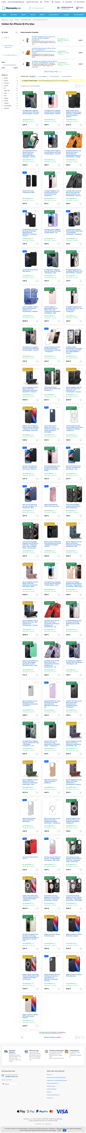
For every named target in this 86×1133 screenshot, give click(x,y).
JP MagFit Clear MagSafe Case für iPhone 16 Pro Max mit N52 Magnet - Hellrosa (31, 348)
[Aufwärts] (22, 1037)
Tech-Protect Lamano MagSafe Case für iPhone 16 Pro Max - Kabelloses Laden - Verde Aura (73, 859)
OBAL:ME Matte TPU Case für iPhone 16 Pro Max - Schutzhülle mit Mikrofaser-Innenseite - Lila (52, 704)
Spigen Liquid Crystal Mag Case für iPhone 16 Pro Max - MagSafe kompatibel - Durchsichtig (31, 977)
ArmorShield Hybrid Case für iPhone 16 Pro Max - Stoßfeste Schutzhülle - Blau (74, 623)
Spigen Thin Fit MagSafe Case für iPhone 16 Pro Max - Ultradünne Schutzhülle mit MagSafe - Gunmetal (31, 428)
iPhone (17, 19)
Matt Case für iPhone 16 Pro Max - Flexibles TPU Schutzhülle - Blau (30, 506)
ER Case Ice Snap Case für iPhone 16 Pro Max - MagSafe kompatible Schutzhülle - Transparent (52, 821)
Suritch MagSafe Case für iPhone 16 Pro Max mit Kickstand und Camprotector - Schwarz (74, 389)
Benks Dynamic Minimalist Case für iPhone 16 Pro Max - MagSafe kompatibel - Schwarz (52, 544)
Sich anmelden (80, 2)
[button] (52, 71)
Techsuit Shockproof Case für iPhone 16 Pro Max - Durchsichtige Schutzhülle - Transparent (52, 349)
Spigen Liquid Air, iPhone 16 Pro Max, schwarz (74, 935)
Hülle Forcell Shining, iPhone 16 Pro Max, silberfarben (29, 820)
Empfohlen (32, 76)
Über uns (49, 1074)
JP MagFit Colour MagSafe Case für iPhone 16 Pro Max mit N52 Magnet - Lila (52, 231)
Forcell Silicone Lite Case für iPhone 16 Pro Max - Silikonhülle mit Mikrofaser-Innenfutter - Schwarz (30, 232)
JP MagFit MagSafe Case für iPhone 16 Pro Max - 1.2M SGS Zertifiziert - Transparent (51, 193)
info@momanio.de (38, 1120)
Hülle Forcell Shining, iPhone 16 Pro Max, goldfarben (50, 781)
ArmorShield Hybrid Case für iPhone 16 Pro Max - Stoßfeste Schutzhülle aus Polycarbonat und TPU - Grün (31, 937)
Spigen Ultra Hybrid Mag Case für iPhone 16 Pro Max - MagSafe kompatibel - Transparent (31, 898)
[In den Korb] (37, 124)
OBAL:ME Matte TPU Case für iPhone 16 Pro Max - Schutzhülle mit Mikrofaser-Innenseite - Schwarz (52, 977)
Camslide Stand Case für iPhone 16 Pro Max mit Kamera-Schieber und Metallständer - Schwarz (73, 193)
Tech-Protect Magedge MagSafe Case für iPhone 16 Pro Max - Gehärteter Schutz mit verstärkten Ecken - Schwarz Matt (30, 545)
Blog (41, 2)
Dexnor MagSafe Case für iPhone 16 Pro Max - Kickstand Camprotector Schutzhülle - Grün (30, 782)
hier (55, 1130)
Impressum (50, 1097)
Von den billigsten (42, 76)
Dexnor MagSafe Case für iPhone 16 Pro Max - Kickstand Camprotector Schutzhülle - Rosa (30, 584)
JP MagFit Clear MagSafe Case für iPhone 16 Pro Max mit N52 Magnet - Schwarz (44, 62)
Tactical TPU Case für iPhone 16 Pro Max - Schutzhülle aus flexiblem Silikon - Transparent (52, 743)
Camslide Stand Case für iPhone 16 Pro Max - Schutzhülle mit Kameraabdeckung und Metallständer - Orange (44, 50)
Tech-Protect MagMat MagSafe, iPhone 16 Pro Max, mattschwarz (73, 506)
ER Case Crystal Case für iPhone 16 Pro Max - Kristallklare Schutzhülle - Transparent (30, 703)
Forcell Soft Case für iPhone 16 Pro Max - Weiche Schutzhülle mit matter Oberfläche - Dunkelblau (51, 429)
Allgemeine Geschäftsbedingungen (57, 1080)
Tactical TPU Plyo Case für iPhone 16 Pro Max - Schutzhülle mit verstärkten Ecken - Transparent (74, 704)
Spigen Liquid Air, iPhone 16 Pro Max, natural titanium (30, 1016)
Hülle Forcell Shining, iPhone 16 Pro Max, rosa (51, 505)
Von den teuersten (54, 76)
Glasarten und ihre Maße (32, 2)
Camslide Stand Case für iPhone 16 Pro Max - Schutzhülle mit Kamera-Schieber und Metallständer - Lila (52, 664)
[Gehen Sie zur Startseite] (11, 8)
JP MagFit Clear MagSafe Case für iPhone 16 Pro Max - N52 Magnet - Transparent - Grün (31, 743)
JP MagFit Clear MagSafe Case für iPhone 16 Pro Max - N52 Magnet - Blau (52, 271)
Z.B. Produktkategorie (38, 8)
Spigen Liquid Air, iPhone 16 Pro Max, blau (74, 975)
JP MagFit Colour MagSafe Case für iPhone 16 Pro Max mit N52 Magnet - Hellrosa (52, 112)
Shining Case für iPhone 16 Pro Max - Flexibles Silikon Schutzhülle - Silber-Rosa (52, 858)
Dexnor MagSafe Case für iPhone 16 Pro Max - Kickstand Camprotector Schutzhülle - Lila (74, 743)
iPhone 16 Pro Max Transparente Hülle (28, 191)
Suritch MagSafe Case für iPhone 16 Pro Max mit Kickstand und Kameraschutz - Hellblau (30, 309)
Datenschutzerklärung (53, 1094)
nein (59, 1130)
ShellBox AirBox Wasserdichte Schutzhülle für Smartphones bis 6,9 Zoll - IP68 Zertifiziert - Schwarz (74, 350)
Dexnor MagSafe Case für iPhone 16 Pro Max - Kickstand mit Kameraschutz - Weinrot (74, 782)
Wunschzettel (68, 2)
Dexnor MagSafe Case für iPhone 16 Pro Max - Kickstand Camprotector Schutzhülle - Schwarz (30, 389)
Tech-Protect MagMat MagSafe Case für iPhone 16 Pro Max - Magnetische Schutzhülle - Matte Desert (74, 584)
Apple (11, 19)
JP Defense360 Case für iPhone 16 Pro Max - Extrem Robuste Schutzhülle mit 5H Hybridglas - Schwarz (30, 154)
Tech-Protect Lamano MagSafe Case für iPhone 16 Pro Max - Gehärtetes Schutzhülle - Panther (52, 898)
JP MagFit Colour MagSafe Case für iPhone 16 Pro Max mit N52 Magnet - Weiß (52, 583)
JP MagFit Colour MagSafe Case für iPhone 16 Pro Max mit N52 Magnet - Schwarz (52, 152)
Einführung (4, 19)
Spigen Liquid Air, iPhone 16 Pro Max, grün (52, 935)
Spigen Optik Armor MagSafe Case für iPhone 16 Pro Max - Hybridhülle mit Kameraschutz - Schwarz (73, 113)
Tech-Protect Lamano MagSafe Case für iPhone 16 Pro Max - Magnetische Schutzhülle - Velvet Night (74, 898)
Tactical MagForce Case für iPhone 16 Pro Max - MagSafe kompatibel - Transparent (73, 821)
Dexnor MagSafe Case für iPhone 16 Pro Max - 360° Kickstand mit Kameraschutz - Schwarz (30, 623)
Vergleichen (57, 2)
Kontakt (4, 2)
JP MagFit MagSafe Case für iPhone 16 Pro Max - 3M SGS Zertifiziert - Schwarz (74, 271)
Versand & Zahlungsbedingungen (16, 2)
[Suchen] (30, 8)
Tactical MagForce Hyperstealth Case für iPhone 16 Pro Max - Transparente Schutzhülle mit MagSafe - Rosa (52, 310)
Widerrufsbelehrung (52, 1083)
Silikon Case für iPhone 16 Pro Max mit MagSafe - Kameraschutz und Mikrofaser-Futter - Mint (30, 663)
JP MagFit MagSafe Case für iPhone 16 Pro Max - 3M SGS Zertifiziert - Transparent (43, 38)
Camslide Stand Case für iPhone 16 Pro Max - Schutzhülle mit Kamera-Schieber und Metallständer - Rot (52, 623)
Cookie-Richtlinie (51, 1089)
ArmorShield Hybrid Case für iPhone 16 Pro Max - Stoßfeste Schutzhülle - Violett (52, 468)
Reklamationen (51, 1086)
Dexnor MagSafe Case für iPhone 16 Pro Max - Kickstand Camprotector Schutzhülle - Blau (74, 544)
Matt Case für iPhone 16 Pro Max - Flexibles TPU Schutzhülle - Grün (73, 467)
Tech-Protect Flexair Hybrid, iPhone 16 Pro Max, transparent (52, 388)
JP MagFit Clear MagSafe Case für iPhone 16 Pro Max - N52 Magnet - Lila (74, 662)
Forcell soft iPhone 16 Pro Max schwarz (30, 270)
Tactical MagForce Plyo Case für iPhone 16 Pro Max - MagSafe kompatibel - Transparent (74, 428)
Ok (64, 1130)
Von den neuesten (66, 76)
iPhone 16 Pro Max (25, 19)
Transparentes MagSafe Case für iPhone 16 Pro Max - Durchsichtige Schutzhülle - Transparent (74, 232)
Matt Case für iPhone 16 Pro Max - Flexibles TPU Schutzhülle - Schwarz (30, 467)
